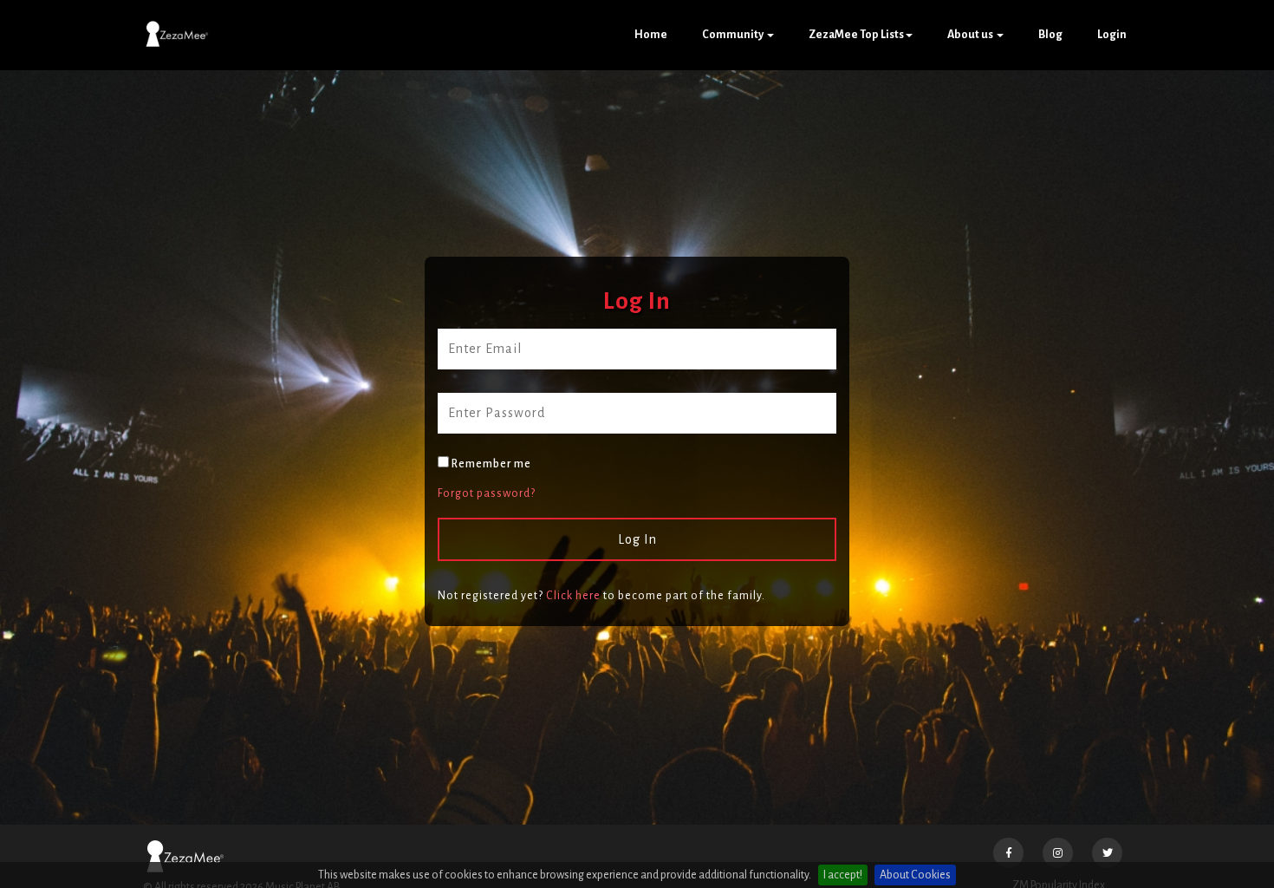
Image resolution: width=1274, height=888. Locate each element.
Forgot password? (487, 493)
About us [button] (971, 35)
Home (650, 35)
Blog (1050, 35)
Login (1112, 35)
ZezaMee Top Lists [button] (856, 35)
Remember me (490, 464)
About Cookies (915, 875)
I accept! (842, 875)
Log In (637, 539)
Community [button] (733, 35)
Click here (573, 596)
